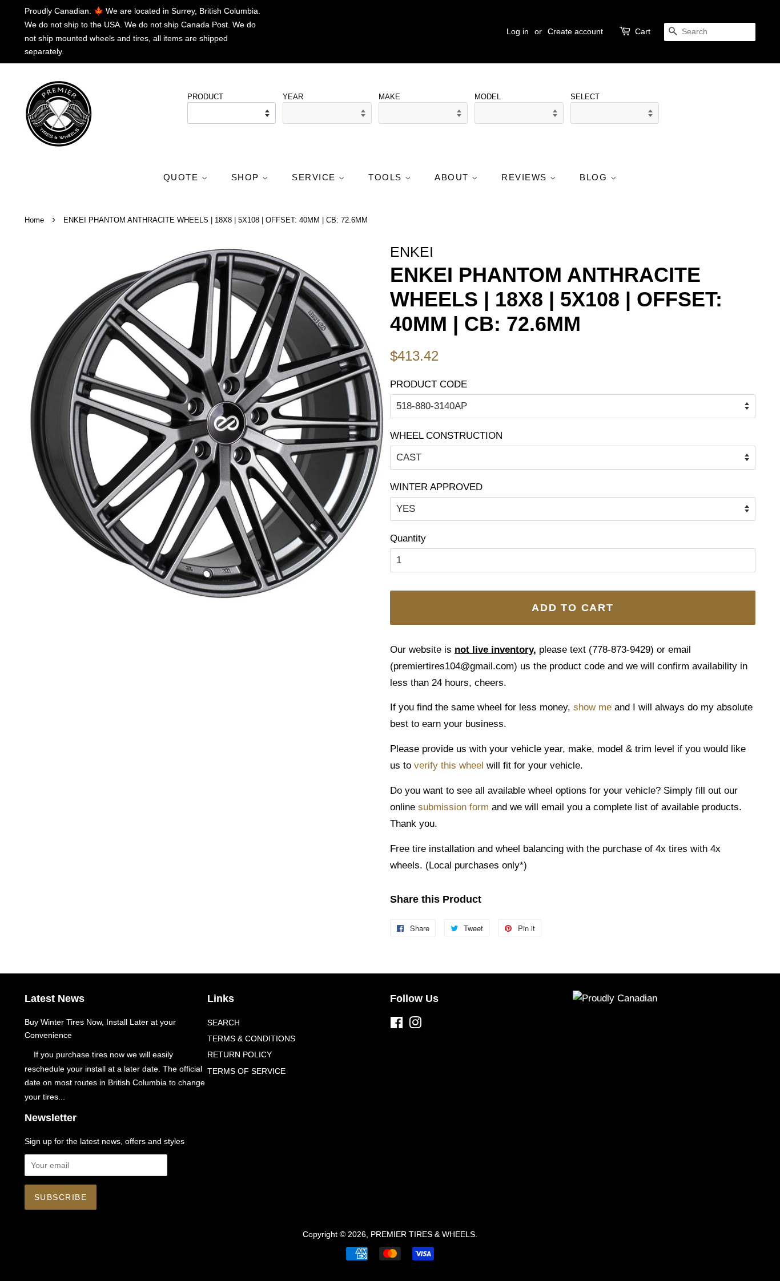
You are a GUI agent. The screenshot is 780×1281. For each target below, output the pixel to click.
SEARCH (223, 1022)
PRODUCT (205, 96)
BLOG (595, 177)
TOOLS (386, 177)
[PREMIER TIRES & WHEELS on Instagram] (415, 1024)
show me (592, 707)
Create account (575, 31)
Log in (517, 31)
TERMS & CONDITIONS (251, 1038)
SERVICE (315, 177)
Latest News (55, 998)
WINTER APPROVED (436, 487)
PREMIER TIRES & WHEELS (423, 1234)
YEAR (293, 96)
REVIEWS (525, 177)
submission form (453, 807)
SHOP (247, 177)
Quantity (408, 538)
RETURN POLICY (239, 1054)
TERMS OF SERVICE (246, 1071)
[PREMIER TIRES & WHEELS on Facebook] (396, 1024)
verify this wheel (449, 765)
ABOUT (453, 177)
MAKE (389, 96)
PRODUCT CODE (428, 384)
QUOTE (182, 177)
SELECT (585, 96)
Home (34, 220)
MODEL (488, 96)
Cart (642, 31)
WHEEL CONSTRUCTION (446, 435)
